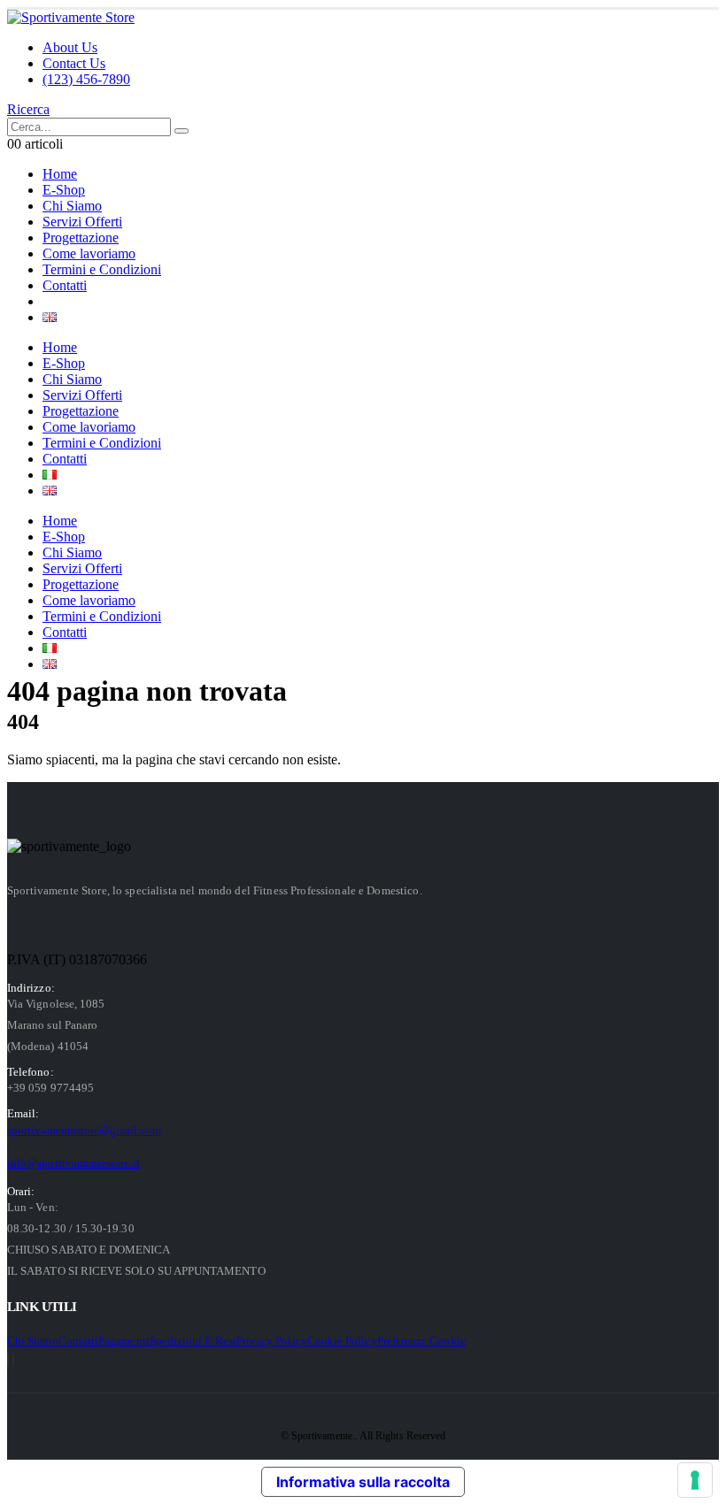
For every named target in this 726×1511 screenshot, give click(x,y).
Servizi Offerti (82, 221)
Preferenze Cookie (421, 1340)
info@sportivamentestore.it (73, 1163)
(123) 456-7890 (86, 79)
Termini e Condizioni (101, 269)
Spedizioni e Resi (193, 1340)
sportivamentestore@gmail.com (84, 1130)
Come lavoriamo (88, 253)
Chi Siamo (72, 205)
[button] (28, 109)
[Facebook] (8, 1360)
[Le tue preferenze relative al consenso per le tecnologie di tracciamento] (695, 1480)
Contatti (64, 285)
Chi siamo (32, 1340)
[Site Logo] (71, 17)
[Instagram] (13, 1360)
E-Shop (63, 189)
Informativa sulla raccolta (363, 1482)
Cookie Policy (342, 1340)
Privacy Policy (271, 1340)
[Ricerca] (181, 131)
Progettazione (80, 237)
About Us (69, 47)
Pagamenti (124, 1340)
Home (59, 173)
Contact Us (73, 63)
